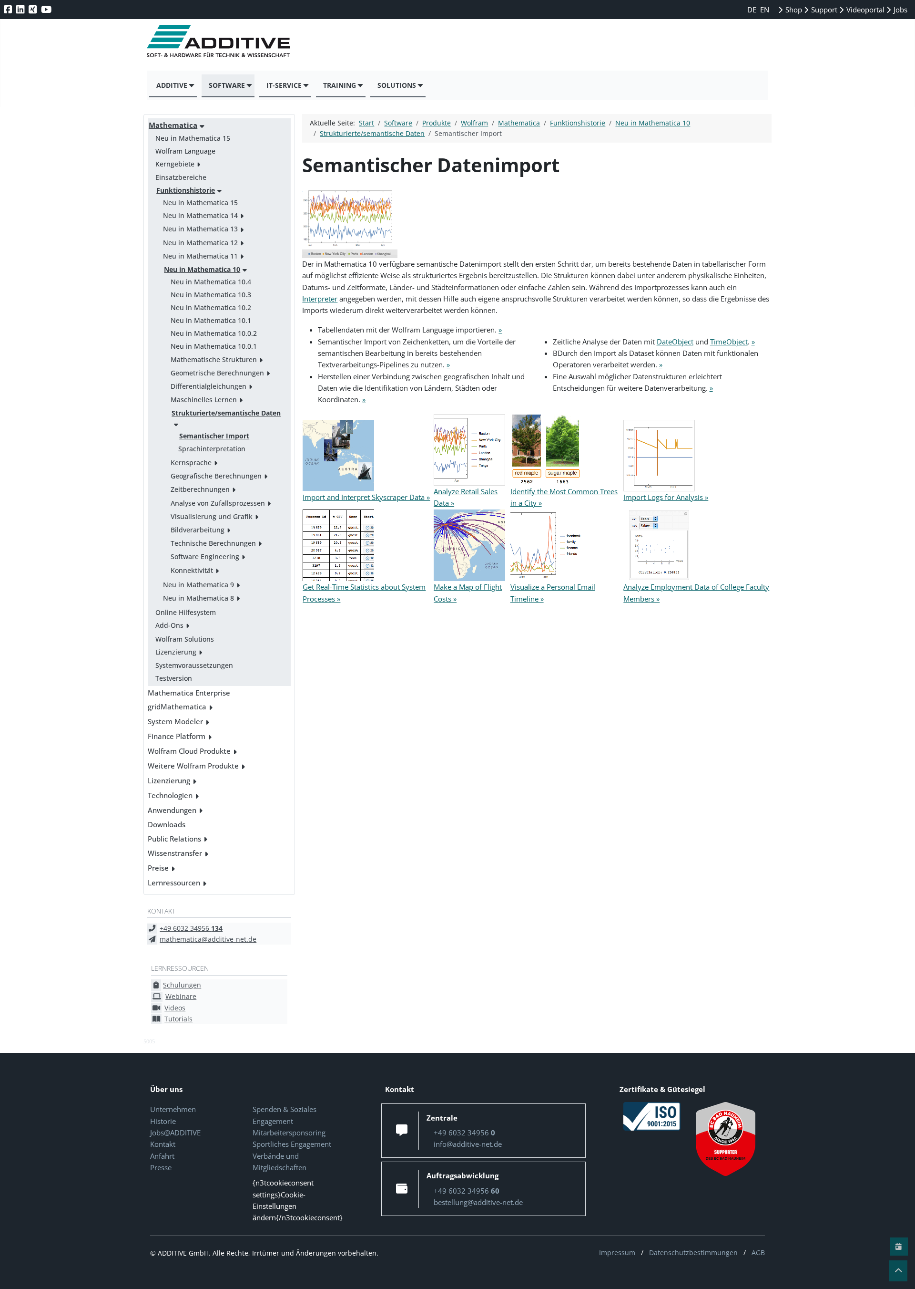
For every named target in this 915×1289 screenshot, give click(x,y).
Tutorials (178, 1018)
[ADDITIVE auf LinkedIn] (21, 9)
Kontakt (162, 1144)
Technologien (170, 795)
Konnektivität (192, 570)
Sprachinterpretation (211, 448)
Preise (158, 868)
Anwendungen (172, 810)
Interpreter (319, 298)
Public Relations (174, 838)
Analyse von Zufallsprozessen (218, 503)
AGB (758, 1252)
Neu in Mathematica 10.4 (211, 281)
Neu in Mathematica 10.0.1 (214, 346)
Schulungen (182, 984)
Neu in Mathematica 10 (202, 269)
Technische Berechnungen (213, 543)
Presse (161, 1167)
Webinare (180, 996)
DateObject (675, 341)
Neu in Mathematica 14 (200, 215)
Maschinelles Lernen (204, 399)
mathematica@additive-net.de (208, 939)
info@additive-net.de (468, 1144)
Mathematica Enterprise (189, 692)
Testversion (173, 678)
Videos (174, 1007)
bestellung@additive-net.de (478, 1202)
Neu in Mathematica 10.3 (211, 294)
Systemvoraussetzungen (194, 665)
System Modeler (175, 721)
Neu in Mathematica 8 (198, 598)
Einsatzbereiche (180, 177)
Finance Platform (176, 736)
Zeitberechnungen (200, 489)
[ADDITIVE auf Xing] (34, 9)
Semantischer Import (214, 435)
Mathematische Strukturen (214, 359)
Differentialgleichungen (208, 386)
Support (823, 9)
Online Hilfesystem (185, 612)
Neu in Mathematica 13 (200, 228)
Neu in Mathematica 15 (192, 138)
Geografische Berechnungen (216, 475)
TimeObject (729, 341)
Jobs (899, 9)
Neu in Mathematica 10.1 (211, 320)
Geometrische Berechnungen (217, 372)
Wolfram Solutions (184, 639)
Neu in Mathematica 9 (198, 584)
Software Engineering (205, 556)
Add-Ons (169, 625)
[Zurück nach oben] (898, 1270)
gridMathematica (177, 706)
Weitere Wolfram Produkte (193, 765)
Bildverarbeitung (197, 529)
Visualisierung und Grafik (212, 516)
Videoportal (864, 9)
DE (752, 9)
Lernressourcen (174, 882)
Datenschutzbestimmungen (693, 1252)
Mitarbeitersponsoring (289, 1132)
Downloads (166, 824)
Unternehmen (173, 1109)
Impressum (617, 1252)
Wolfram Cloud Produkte (189, 751)
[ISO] (652, 1116)
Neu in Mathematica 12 (200, 242)
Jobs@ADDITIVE (175, 1132)
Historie (163, 1121)
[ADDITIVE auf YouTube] (47, 9)
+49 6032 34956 (191, 928)
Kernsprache (191, 462)
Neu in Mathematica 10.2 (211, 307)
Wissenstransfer (175, 853)
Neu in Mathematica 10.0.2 (214, 333)
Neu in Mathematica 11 (200, 255)
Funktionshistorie (185, 190)
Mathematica (173, 125)
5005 (149, 1041)
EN (764, 9)
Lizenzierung (175, 651)
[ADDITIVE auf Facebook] (9, 9)
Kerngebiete (174, 163)
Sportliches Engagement (292, 1144)
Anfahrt (162, 1156)
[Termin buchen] (899, 1246)
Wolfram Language (185, 151)
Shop (792, 9)
